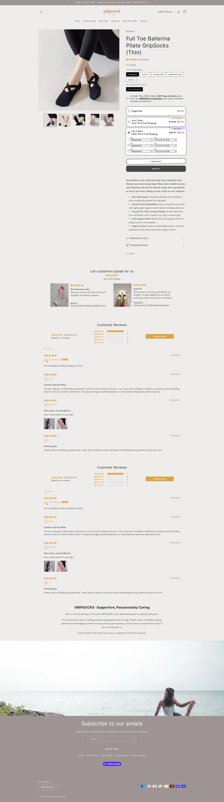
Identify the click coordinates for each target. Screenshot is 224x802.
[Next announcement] (156, 2)
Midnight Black (133, 73)
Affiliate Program (138, 755)
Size (155, 137)
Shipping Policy (122, 755)
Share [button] (131, 253)
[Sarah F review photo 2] (62, 423)
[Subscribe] (133, 739)
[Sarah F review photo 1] (49, 423)
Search (81, 755)
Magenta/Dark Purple (175, 73)
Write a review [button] (159, 336)
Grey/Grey (131, 79)
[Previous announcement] (67, 2)
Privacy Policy (107, 755)
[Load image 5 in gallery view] (107, 120)
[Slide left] (40, 120)
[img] (112, 275)
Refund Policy (92, 755)
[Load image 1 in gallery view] (50, 120)
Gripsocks (48, 796)
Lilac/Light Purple (158, 73)
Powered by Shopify (59, 796)
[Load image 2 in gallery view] (64, 120)
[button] (41, 12)
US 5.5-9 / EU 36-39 (134, 88)
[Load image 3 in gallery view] (78, 120)
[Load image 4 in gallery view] (93, 120)
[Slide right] (116, 120)
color (131, 137)
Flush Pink (145, 73)
